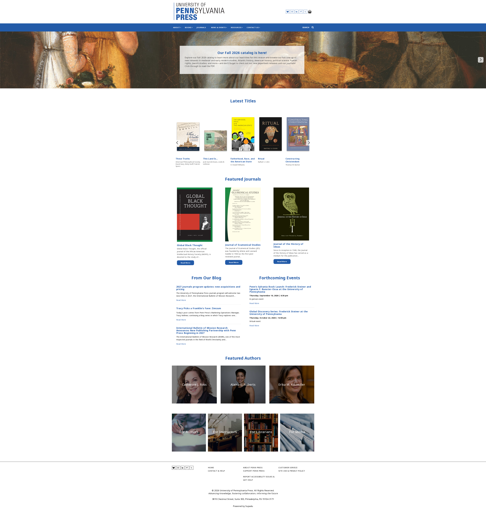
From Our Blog (206, 277)
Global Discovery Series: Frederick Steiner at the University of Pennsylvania (278, 312)
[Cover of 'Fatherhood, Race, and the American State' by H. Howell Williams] (243, 134)
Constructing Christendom (293, 160)
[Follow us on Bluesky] (288, 12)
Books (188, 27)
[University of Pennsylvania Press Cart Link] (309, 11)
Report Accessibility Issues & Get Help (259, 478)
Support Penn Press (254, 471)
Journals (201, 27)
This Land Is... (210, 158)
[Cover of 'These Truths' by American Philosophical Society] (188, 137)
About (176, 27)
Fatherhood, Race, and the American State (243, 160)
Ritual (261, 158)
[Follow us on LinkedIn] (296, 12)
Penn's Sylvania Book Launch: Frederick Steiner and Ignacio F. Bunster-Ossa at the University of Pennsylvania (280, 289)
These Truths (183, 158)
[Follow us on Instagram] (292, 12)
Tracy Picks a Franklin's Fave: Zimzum (198, 308)
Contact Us (253, 27)
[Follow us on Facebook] (301, 12)
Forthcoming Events (279, 277)
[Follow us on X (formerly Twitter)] (305, 12)
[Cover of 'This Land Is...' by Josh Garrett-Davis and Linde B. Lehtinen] (215, 141)
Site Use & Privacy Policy (291, 471)
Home (211, 467)
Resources (236, 27)
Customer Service (288, 467)
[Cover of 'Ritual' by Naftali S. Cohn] (270, 134)
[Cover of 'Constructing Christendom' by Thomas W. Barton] (298, 134)
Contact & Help (216, 471)
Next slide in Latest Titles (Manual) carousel (309, 143)
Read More (185, 263)
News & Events (218, 27)
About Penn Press (252, 467)
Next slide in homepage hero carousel (480, 60)
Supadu (249, 506)
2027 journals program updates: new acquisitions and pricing (208, 287)
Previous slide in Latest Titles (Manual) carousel (177, 143)
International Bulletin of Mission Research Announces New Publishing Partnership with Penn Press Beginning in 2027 (206, 330)
